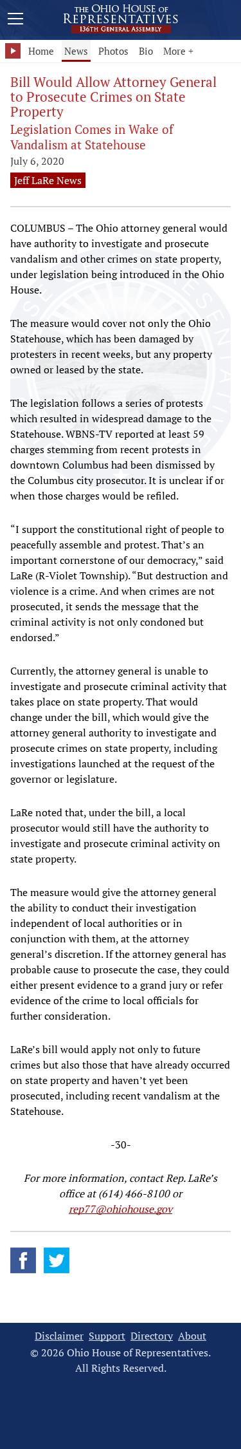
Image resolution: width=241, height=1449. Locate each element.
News (76, 50)
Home (41, 50)
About (192, 1336)
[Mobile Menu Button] (15, 20)
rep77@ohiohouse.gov (120, 1209)
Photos (113, 50)
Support (107, 1336)
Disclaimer (59, 1336)
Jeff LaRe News (48, 180)
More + (178, 50)
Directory (151, 1336)
